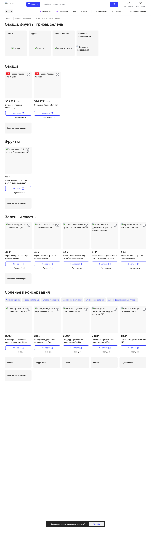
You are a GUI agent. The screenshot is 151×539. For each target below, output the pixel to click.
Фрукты (12, 141)
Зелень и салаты (20, 217)
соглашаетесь (69, 524)
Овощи (11, 66)
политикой (81, 524)
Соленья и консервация (27, 292)
